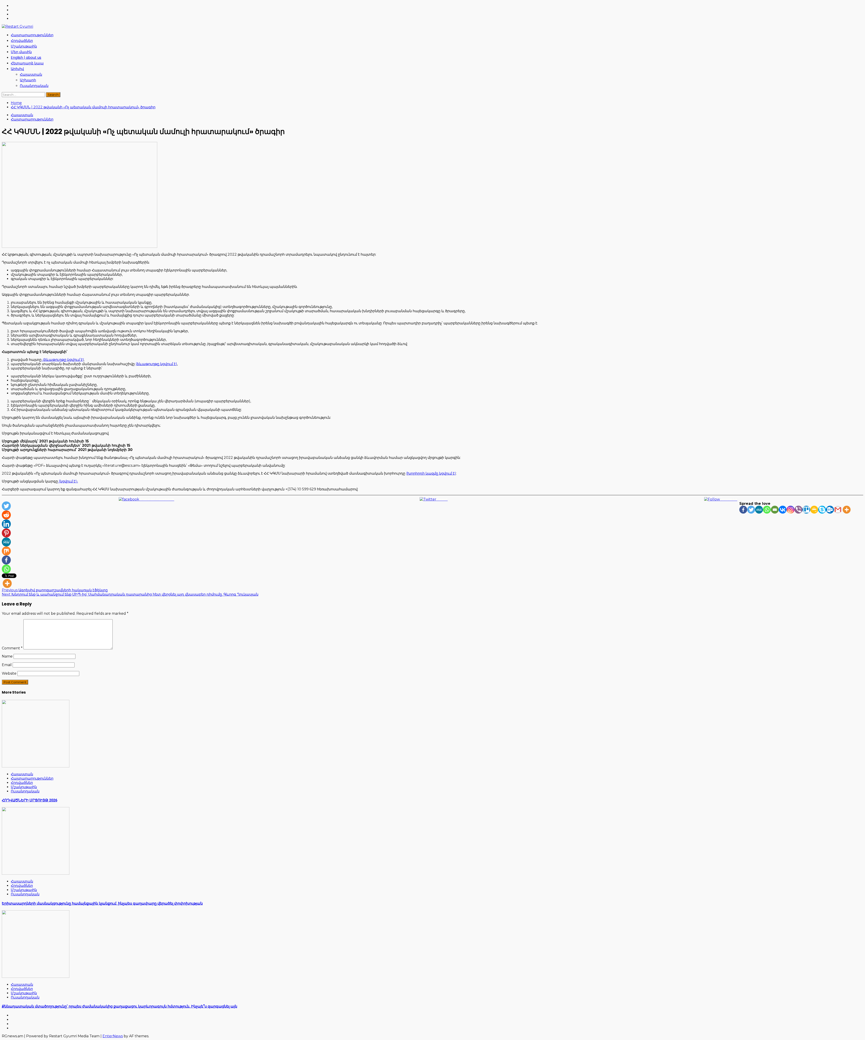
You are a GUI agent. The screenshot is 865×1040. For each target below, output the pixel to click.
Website (9, 673)
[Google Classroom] (814, 510)
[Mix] (6, 550)
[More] (846, 510)
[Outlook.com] (830, 510)
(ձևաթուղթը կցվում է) (156, 364)
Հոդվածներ (22, 40)
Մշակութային (24, 46)
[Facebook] (743, 510)
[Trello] (806, 510)
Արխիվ (17, 68)
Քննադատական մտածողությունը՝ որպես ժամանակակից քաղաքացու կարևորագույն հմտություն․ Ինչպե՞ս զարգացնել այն (119, 1006)
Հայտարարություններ (32, 35)
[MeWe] (759, 510)
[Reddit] (6, 514)
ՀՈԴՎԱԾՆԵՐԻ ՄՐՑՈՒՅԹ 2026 (29, 800)
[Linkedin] (6, 523)
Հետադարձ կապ (27, 63)
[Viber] (798, 510)
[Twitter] (751, 510)
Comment (12, 648)
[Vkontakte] (783, 510)
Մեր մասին (21, 52)
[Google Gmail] (838, 510)
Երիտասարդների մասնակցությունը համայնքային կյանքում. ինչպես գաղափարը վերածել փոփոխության (102, 903)
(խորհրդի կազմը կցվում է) (431, 473)
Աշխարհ (28, 80)
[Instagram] (790, 510)
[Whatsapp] (767, 510)
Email (7, 665)
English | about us (26, 57)
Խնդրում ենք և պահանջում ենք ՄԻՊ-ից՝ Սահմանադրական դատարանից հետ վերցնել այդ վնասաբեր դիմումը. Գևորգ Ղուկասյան (130, 594)
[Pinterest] (6, 532)
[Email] (775, 510)
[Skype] (822, 510)
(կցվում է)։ (68, 481)
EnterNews (112, 1036)
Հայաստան (31, 74)
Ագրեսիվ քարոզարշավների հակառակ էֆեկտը (55, 590)
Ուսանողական (34, 85)
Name (7, 656)
